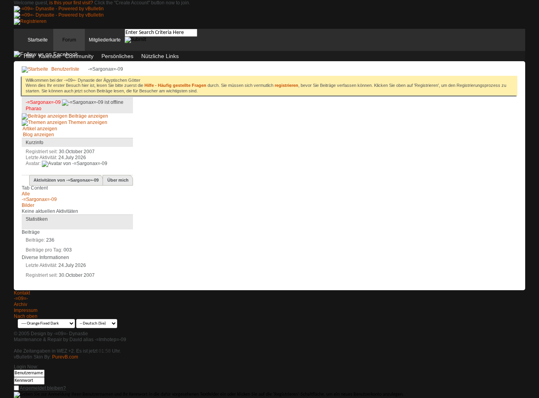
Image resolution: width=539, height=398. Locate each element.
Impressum (25, 310)
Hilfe (29, 56)
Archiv (20, 304)
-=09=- (21, 298)
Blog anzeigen (38, 134)
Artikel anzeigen (39, 128)
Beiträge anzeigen (87, 116)
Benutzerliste (65, 69)
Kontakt (22, 293)
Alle (26, 194)
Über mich (118, 180)
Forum (69, 40)
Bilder (28, 205)
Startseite (38, 40)
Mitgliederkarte (105, 40)
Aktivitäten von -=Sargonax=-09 (66, 180)
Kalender (50, 56)
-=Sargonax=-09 (39, 199)
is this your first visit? (71, 3)
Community (79, 56)
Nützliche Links (160, 56)
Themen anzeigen (87, 122)
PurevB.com (65, 357)
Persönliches (117, 56)
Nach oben (25, 316)
